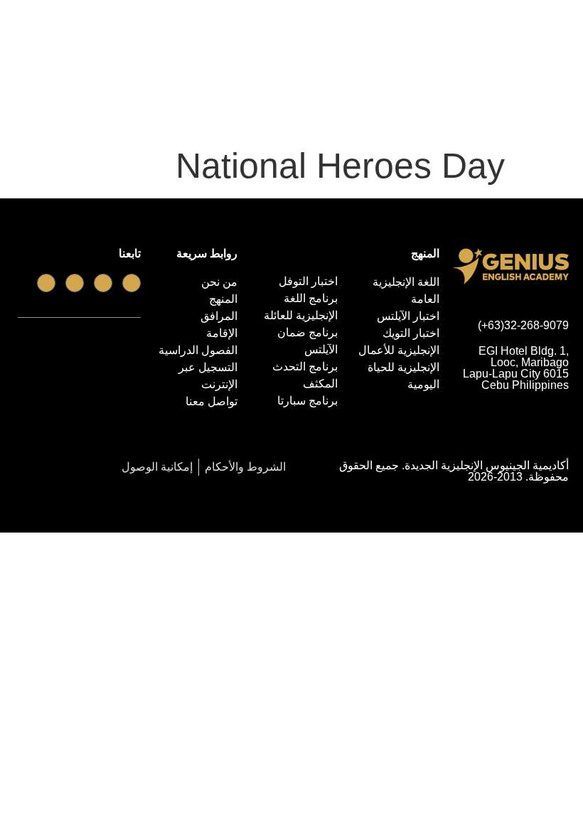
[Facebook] (131, 283)
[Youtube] (103, 283)
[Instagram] (46, 283)
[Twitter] (74, 283)
